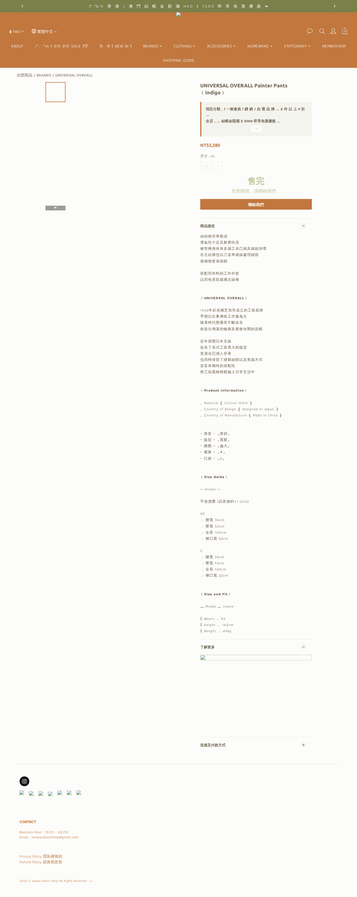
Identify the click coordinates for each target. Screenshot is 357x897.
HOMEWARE (258, 46)
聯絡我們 (256, 205)
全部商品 (24, 75)
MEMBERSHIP (334, 46)
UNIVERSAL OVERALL (74, 75)
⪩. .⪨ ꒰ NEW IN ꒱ (116, 46)
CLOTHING (182, 46)
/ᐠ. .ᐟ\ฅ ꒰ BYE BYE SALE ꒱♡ (61, 46)
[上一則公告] (22, 6)
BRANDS (150, 46)
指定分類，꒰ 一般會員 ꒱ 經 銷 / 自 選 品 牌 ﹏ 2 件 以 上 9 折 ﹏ (255, 111)
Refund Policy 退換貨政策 (41, 862)
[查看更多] (256, 130)
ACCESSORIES (219, 46)
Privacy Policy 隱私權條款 (41, 856)
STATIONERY (295, 46)
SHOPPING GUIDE (178, 60)
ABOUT (17, 46)
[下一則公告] (334, 6)
